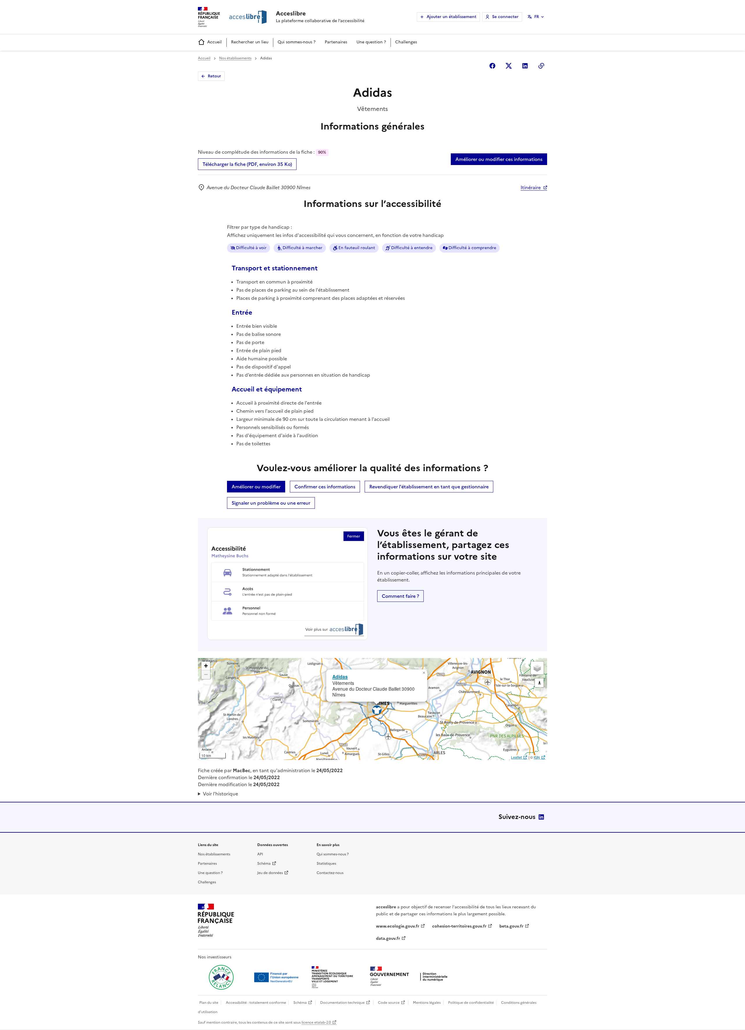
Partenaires (336, 42)
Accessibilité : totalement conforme (256, 1002)
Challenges (406, 42)
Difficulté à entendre (411, 248)
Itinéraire (531, 187)
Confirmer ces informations (325, 486)
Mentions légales (427, 1002)
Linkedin (525, 66)
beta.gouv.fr (511, 926)
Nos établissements (235, 58)
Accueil (214, 42)
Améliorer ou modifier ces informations (498, 159)
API (260, 854)
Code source (389, 1002)
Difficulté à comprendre (472, 248)
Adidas (340, 676)
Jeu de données (270, 872)
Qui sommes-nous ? (296, 42)
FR (536, 17)
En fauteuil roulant (356, 248)
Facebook (492, 66)
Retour (214, 76)
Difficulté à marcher (302, 248)
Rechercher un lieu (249, 42)
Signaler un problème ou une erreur (271, 502)
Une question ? (371, 42)
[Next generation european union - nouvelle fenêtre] (277, 977)
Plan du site (208, 1002)
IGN (537, 757)
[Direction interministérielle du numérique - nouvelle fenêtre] (410, 977)
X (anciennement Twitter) (509, 66)
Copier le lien (541, 66)
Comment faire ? (400, 596)
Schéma (264, 863)
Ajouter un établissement (451, 17)
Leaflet (516, 757)
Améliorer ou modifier (256, 486)
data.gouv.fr (388, 938)
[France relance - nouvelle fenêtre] (221, 977)
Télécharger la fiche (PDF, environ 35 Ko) (247, 164)
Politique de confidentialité (471, 1002)
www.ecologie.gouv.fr (397, 926)
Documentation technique (342, 1002)
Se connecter (505, 17)
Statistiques (326, 863)
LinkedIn (541, 817)
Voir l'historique (220, 793)
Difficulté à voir (251, 248)
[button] (423, 672)
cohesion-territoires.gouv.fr (459, 926)
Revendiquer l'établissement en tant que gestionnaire (429, 486)
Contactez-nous (330, 872)
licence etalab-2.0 (316, 1022)
